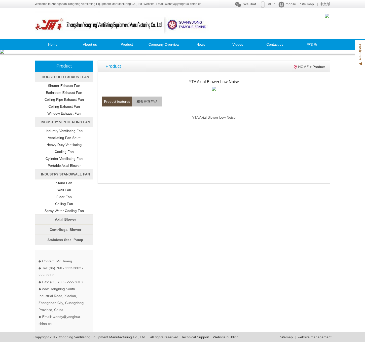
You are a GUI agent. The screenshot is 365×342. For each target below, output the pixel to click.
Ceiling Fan (64, 204)
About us (90, 44)
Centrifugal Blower (65, 230)
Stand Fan (64, 183)
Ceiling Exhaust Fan (64, 106)
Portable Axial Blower (64, 166)
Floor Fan (64, 197)
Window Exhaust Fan (64, 113)
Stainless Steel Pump (65, 240)
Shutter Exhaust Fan (64, 86)
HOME (303, 67)
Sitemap (286, 337)
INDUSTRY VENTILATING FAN (65, 122)
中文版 (325, 4)
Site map (307, 4)
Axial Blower (65, 219)
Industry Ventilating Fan (64, 131)
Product (127, 44)
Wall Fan (64, 190)
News (200, 44)
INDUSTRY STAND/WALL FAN (65, 174)
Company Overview (163, 44)
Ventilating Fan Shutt (64, 138)
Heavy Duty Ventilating (64, 145)
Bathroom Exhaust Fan (64, 93)
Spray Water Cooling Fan (64, 211)
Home (53, 44)
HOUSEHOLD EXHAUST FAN (65, 77)
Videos (237, 44)
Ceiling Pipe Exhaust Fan (64, 100)
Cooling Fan (64, 152)
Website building (226, 337)
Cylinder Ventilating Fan (64, 159)
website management (314, 337)
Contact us (274, 44)
